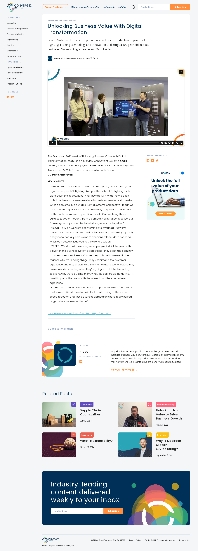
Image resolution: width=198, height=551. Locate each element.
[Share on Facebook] (152, 160)
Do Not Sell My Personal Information (160, 540)
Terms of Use (184, 540)
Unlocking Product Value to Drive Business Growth (170, 414)
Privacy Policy (135, 540)
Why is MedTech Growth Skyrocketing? (168, 445)
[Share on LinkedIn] (148, 160)
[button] (55, 7)
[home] (19, 7)
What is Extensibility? (96, 441)
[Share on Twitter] (157, 160)
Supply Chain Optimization (90, 412)
